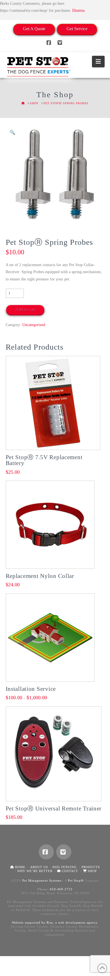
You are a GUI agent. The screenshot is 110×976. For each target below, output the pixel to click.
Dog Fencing (64, 867)
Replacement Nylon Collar (40, 576)
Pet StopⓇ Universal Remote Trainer (54, 808)
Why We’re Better (34, 871)
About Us (39, 867)
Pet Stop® (75, 880)
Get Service (77, 28)
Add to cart (25, 309)
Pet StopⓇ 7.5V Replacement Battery (44, 460)
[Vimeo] (60, 42)
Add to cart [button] (55, 439)
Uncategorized (33, 325)
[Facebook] (49, 42)
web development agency (77, 922)
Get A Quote (34, 28)
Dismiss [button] (78, 10)
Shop (92, 871)
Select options (51, 558)
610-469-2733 (61, 889)
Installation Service (31, 689)
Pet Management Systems (41, 880)
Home (19, 867)
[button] (98, 61)
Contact (69, 871)
